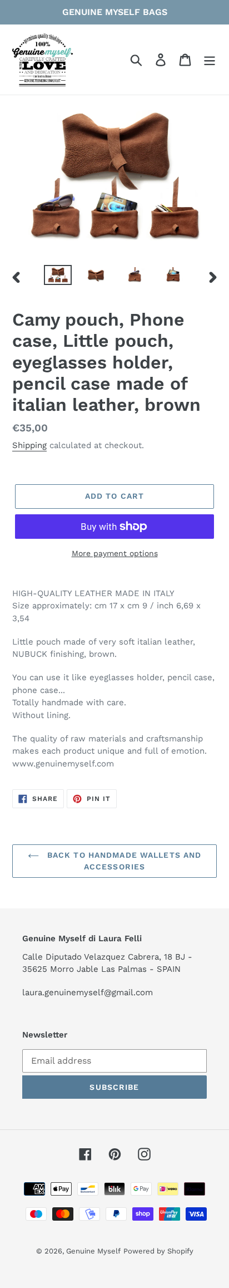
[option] (58, 277)
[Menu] (209, 59)
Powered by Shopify (158, 1251)
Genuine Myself (93, 1251)
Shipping (29, 445)
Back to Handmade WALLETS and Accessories (122, 861)
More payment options (115, 553)
